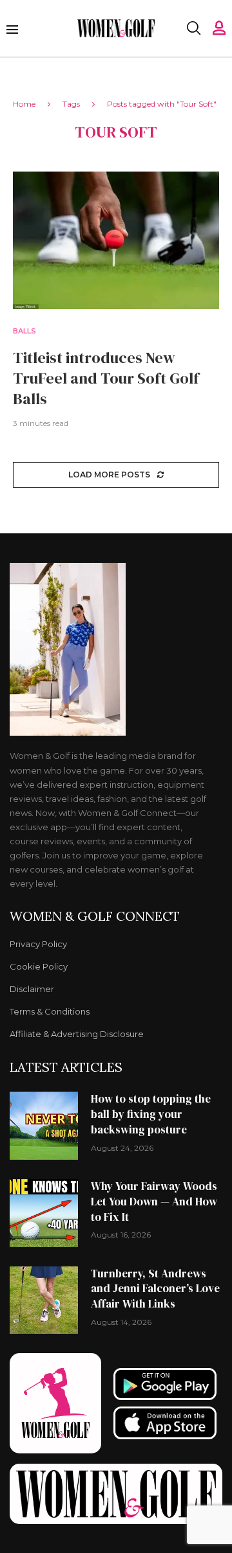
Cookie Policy (39, 967)
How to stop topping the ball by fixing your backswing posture (151, 1114)
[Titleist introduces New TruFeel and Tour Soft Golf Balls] (116, 240)
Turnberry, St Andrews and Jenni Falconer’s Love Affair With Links (155, 1289)
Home (24, 104)
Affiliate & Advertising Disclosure (77, 1034)
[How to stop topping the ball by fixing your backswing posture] (44, 1126)
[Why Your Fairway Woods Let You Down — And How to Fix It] (44, 1213)
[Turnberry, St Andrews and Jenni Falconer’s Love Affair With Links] (44, 1300)
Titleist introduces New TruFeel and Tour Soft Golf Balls (106, 378)
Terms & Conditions (50, 1011)
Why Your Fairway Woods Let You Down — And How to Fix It (154, 1201)
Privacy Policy (38, 944)
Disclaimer (32, 989)
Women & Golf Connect (95, 916)
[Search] (193, 28)
